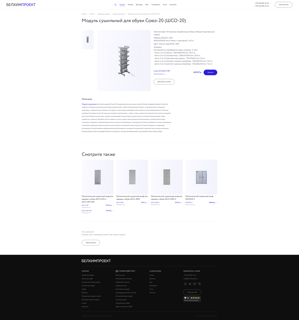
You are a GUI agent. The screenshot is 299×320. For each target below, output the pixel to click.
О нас (165, 4)
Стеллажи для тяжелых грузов (91, 282)
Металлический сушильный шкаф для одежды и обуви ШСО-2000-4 (166, 198)
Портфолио (155, 4)
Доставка (139, 4)
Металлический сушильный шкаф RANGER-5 (199, 198)
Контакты (173, 4)
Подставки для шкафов (123, 303)
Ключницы (85, 307)
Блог (147, 4)
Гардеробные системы (123, 282)
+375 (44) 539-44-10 (262, 6)
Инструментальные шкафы (124, 296)
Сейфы (84, 289)
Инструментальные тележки (91, 300)
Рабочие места (120, 275)
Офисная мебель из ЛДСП (124, 307)
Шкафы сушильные (119, 14)
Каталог (122, 4)
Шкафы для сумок (121, 286)
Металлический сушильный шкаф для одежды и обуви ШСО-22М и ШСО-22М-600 (97, 199)
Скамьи (84, 303)
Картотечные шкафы (88, 286)
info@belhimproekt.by (190, 279)
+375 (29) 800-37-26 (262, 3)
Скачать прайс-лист (127, 271)
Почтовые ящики (121, 300)
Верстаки (85, 293)
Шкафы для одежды (104, 14)
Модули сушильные (89, 104)
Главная (84, 14)
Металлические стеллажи (124, 279)
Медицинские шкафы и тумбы (91, 296)
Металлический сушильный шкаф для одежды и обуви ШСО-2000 (132, 198)
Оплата (130, 4)
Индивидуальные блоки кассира (126, 293)
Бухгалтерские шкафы (122, 289)
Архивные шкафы (87, 279)
